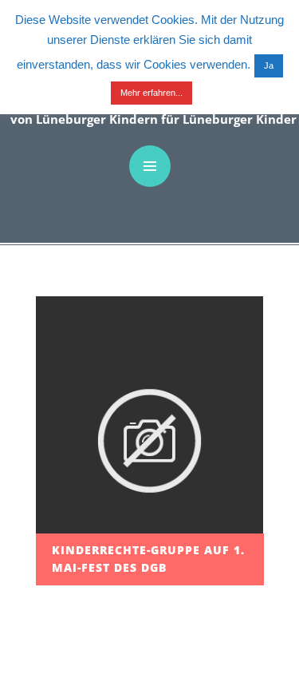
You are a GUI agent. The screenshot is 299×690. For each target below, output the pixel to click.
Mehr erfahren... (151, 92)
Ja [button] (268, 65)
